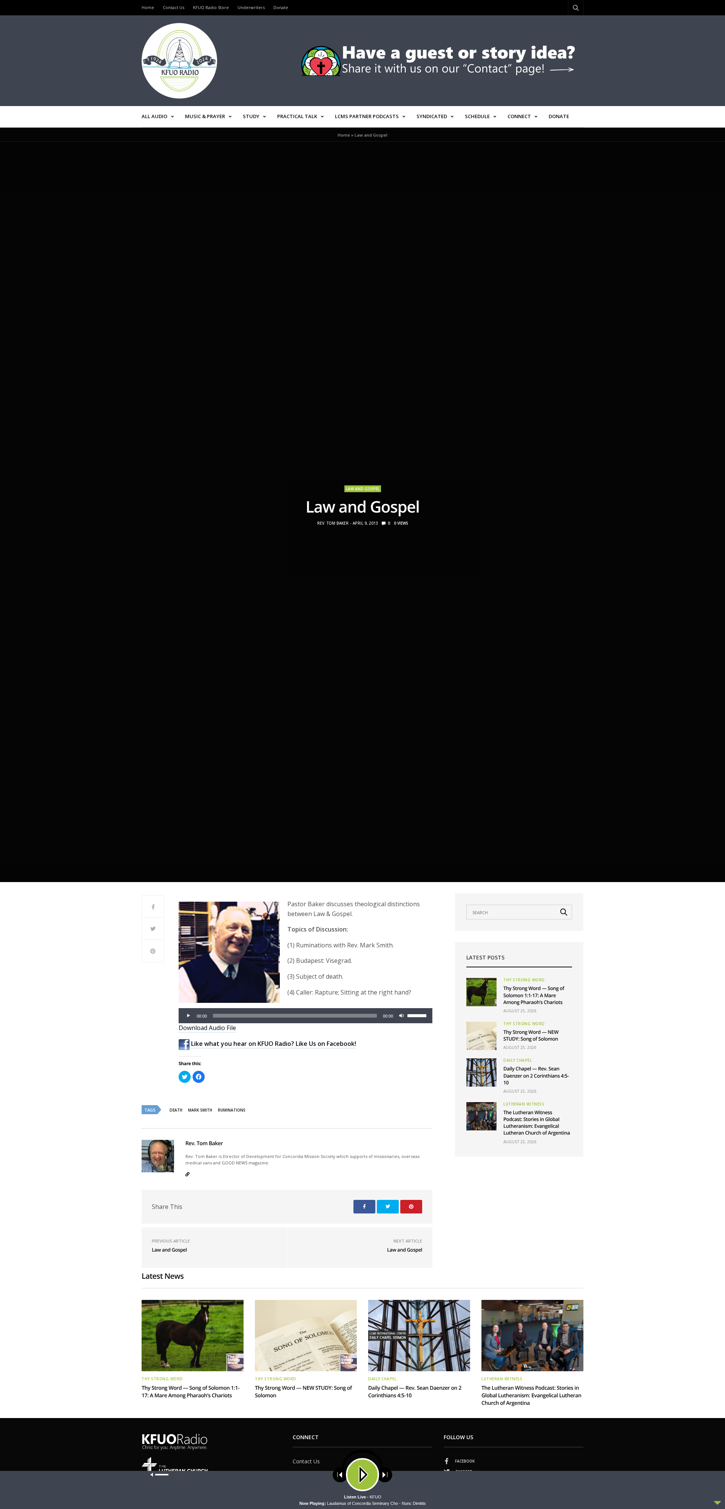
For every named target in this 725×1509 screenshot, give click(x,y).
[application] (305, 1015)
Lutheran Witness (523, 1104)
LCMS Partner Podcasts (367, 116)
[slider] (418, 1015)
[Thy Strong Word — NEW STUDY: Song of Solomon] (481, 1036)
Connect (519, 116)
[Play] (188, 1015)
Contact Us (173, 7)
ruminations (231, 1110)
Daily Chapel (517, 1060)
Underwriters (251, 7)
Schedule (477, 116)
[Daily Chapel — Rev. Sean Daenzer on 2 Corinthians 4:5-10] (481, 1072)
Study (251, 116)
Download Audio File (207, 1028)
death (176, 1110)
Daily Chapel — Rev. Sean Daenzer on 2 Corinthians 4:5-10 (536, 1075)
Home (148, 7)
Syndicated (431, 116)
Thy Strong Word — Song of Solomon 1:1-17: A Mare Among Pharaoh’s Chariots (533, 995)
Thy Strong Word (524, 980)
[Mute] (401, 1015)
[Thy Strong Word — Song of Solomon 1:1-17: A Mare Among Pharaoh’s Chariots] (481, 992)
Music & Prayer (205, 116)
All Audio (154, 116)
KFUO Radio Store (211, 7)
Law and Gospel (362, 488)
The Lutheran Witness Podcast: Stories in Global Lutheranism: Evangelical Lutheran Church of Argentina (536, 1122)
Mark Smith (200, 1110)
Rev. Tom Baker (333, 523)
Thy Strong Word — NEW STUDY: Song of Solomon (530, 1035)
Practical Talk (297, 116)
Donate (280, 7)
